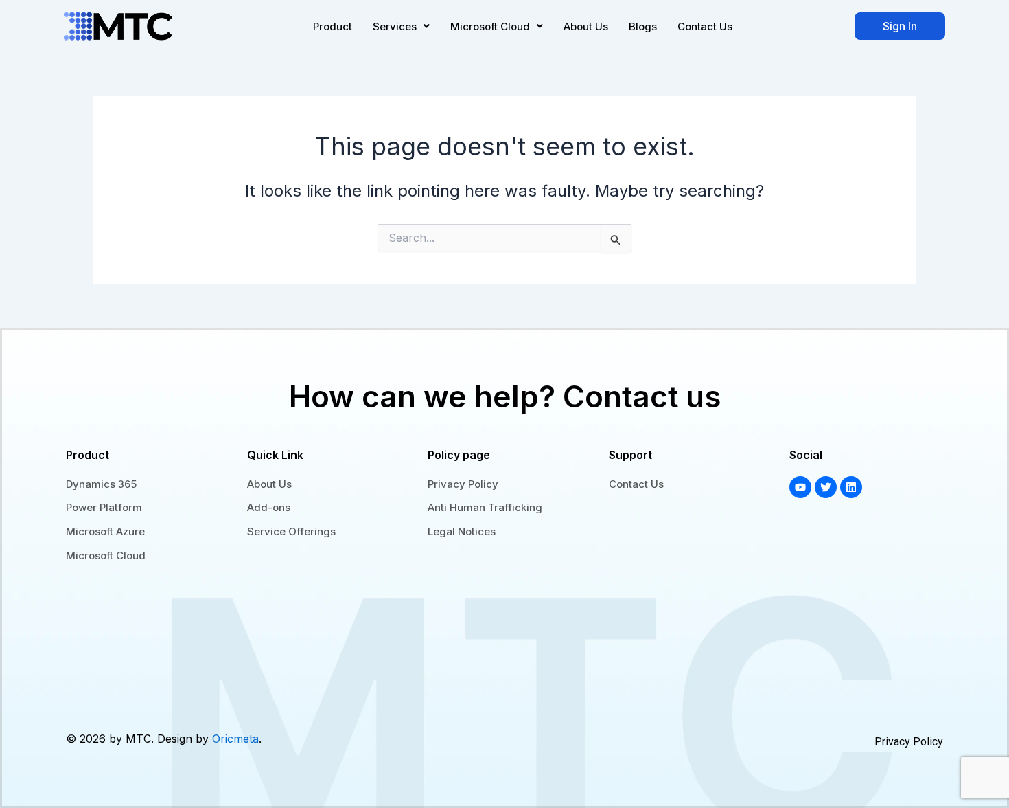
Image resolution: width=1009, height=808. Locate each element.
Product (332, 26)
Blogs (643, 26)
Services (395, 26)
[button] (401, 26)
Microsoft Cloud (490, 26)
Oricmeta (235, 738)
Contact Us (704, 26)
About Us (586, 26)
